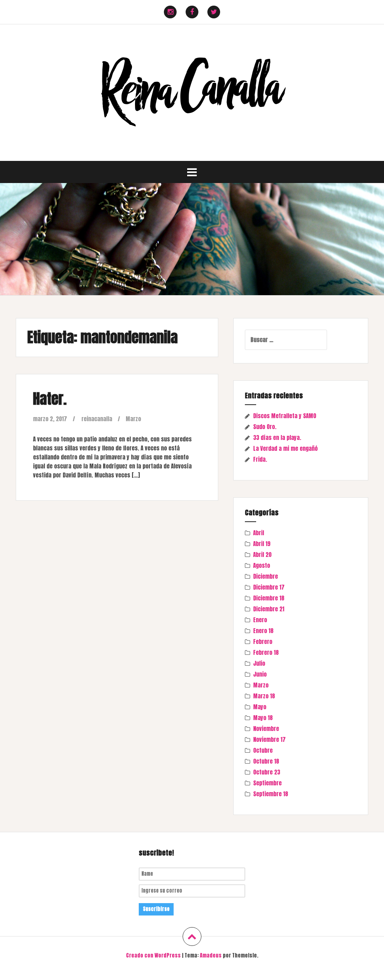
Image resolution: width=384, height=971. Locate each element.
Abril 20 (262, 554)
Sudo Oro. (264, 426)
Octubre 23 (266, 772)
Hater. (50, 399)
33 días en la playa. (277, 437)
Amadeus (211, 955)
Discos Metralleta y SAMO (284, 415)
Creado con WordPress (153, 955)
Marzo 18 (264, 696)
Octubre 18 (266, 761)
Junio (260, 674)
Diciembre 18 (268, 598)
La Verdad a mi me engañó (285, 448)
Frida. (260, 459)
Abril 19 (261, 543)
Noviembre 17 (269, 739)
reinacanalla (96, 418)
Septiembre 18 (270, 793)
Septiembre (267, 783)
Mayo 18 (263, 717)
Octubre (263, 750)
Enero (260, 619)
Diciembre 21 (268, 609)
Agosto (261, 565)
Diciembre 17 (269, 587)
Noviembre (266, 728)
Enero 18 (263, 630)
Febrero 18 (266, 652)
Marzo (133, 418)
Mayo (259, 706)
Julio (259, 663)
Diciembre (265, 576)
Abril (258, 532)
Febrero (262, 641)
